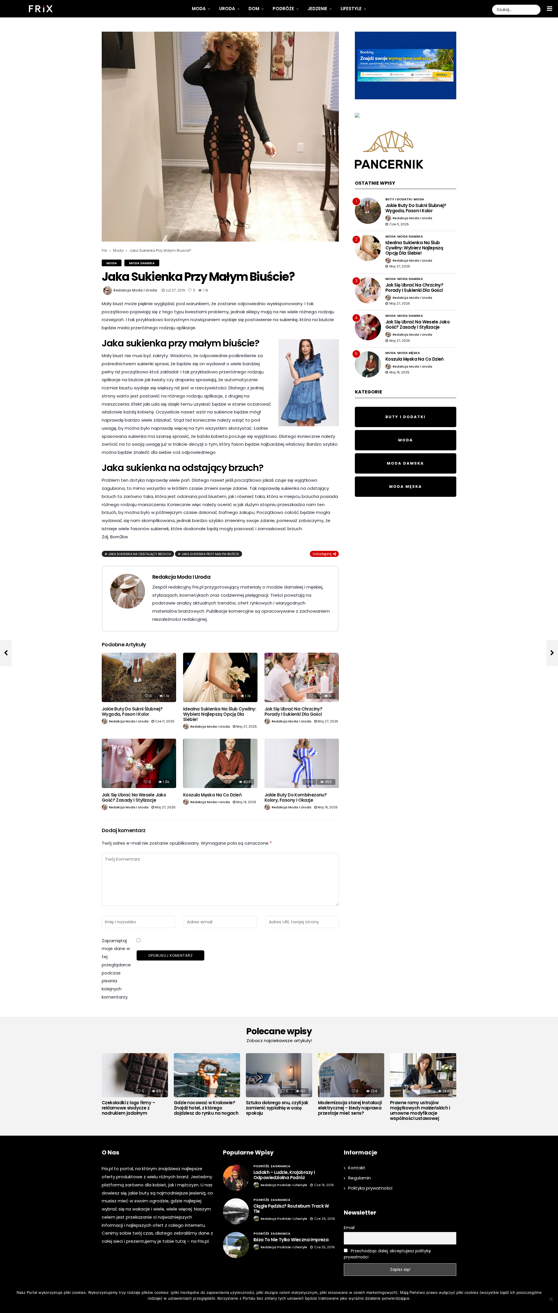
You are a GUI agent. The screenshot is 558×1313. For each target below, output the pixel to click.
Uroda (227, 9)
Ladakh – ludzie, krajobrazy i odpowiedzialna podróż (284, 1175)
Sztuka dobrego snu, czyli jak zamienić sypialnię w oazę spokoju (277, 1108)
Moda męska (408, 352)
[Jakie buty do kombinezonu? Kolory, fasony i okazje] (301, 763)
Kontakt (356, 1168)
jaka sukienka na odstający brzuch (139, 554)
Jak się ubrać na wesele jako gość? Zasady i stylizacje (134, 797)
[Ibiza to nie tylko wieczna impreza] (236, 1245)
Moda (199, 9)
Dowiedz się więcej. (288, 1305)
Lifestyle (351, 9)
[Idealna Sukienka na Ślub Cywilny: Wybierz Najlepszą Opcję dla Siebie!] (220, 677)
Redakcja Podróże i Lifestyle (284, 1185)
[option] (135, 1086)
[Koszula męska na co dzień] (220, 763)
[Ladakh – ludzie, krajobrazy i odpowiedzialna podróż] (236, 1178)
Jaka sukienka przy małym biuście (210, 554)
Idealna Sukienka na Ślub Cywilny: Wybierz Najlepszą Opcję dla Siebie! (219, 714)
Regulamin (359, 1178)
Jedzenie (317, 9)
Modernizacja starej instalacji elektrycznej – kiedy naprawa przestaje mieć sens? (350, 1108)
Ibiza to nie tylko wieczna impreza (291, 1240)
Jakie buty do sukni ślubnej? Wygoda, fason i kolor (132, 711)
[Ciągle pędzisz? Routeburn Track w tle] (236, 1211)
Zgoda (261, 1305)
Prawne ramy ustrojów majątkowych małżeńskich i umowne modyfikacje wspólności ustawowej (420, 1110)
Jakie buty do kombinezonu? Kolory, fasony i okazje (295, 797)
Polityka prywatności (370, 1188)
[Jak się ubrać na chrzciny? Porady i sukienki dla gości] (301, 677)
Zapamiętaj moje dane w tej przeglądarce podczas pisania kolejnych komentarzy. (116, 969)
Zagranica (280, 1166)
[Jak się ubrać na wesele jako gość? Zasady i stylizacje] (139, 763)
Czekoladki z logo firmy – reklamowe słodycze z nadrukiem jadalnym (128, 1108)
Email (349, 1228)
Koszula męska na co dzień (212, 795)
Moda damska (142, 263)
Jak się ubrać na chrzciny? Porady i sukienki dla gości (293, 711)
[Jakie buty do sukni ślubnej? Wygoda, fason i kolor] (139, 677)
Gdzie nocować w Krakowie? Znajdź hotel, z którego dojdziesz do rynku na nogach (206, 1108)
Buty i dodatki (398, 199)
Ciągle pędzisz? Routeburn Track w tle (291, 1208)
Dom (253, 9)
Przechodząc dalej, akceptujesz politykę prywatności (387, 1254)
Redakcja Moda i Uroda (135, 290)
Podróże (283, 9)
